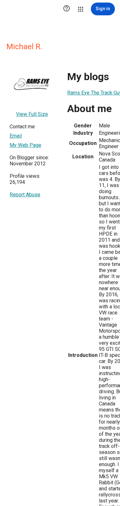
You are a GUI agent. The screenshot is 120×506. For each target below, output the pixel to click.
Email (16, 136)
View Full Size (32, 114)
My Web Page (25, 145)
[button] (66, 9)
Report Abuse (25, 195)
